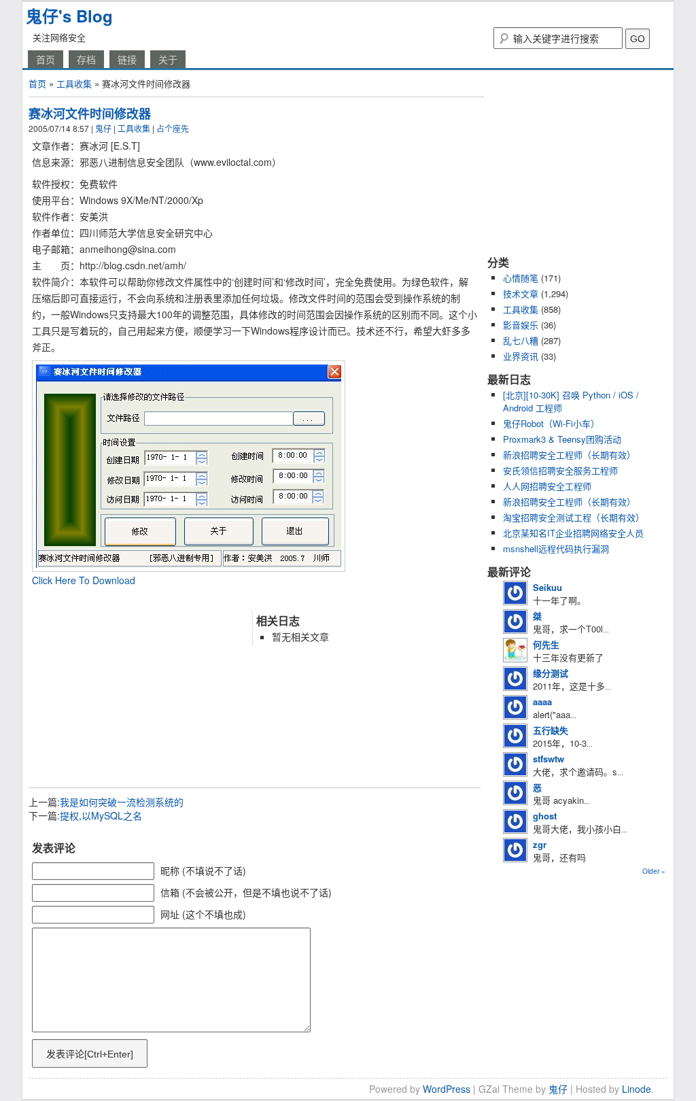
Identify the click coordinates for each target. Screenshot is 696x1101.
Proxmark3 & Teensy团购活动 (562, 439)
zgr (539, 844)
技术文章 (520, 293)
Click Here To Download (83, 580)
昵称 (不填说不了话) (203, 870)
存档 (86, 59)
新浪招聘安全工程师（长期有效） (569, 454)
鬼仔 (103, 128)
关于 (167, 59)
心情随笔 (520, 277)
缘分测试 (550, 672)
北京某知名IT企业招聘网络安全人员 (573, 532)
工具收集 (74, 83)
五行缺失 (550, 730)
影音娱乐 (520, 324)
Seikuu (547, 587)
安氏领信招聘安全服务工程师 (560, 470)
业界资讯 (520, 356)
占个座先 (172, 128)
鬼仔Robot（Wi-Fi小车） (551, 423)
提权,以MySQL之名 (101, 815)
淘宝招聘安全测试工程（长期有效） (573, 517)
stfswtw (548, 758)
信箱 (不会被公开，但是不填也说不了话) (246, 892)
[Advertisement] (188, 599)
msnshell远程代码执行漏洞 (556, 548)
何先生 (546, 644)
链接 (127, 59)
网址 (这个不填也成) (203, 914)
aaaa (542, 701)
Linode (636, 1089)
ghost (545, 815)
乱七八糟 (520, 340)
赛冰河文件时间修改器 (90, 113)
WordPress (446, 1089)
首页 (45, 59)
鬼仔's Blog (69, 15)
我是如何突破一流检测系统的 (122, 802)
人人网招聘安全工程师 (547, 485)
